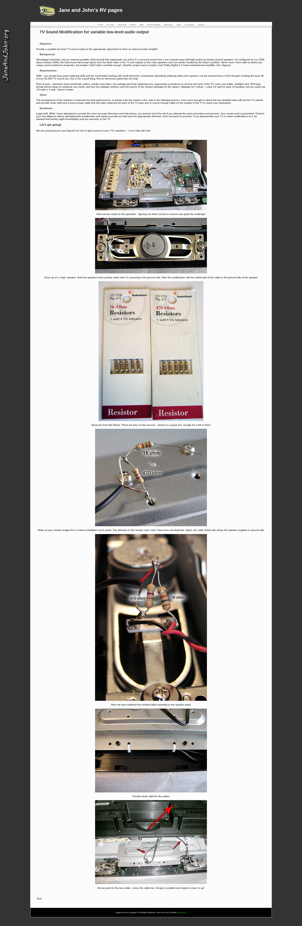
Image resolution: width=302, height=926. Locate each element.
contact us (182, 912)
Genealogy (189, 25)
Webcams (168, 25)
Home (100, 25)
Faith (179, 25)
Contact (201, 25)
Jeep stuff (122, 25)
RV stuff (110, 25)
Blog (141, 25)
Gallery (133, 25)
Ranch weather (153, 25)
